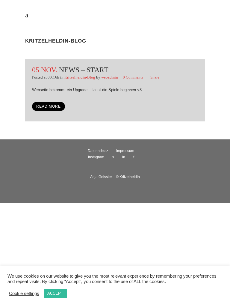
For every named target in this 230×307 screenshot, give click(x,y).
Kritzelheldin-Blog (79, 77)
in (123, 157)
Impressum (125, 151)
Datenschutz (98, 151)
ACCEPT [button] (55, 293)
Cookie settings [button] (24, 293)
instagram (96, 157)
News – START (83, 70)
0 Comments (133, 77)
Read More (48, 106)
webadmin (109, 77)
